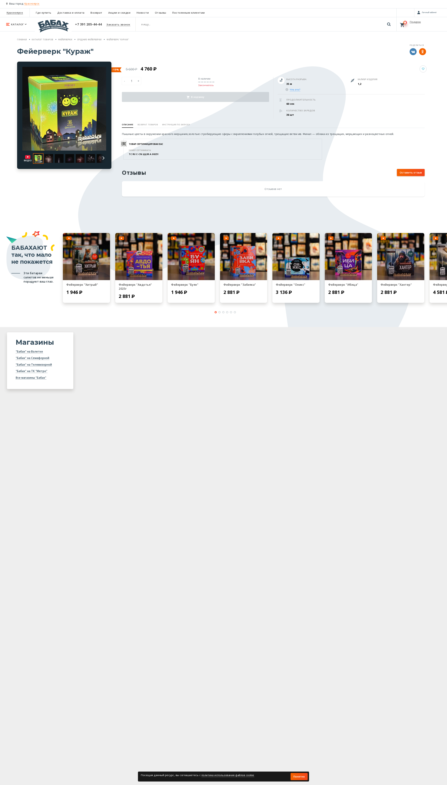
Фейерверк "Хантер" (396, 285)
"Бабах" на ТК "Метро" (31, 371)
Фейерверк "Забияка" (240, 285)
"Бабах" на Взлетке (29, 351)
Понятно (299, 776)
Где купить (43, 12)
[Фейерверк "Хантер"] (400, 256)
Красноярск (15, 12)
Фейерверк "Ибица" (343, 285)
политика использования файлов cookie (227, 775)
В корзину (197, 97)
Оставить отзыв (411, 172)
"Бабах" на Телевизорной (34, 364)
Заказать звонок (118, 24)
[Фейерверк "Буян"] (191, 256)
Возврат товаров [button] (148, 124)
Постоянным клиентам (188, 12)
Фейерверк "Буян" (184, 285)
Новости (143, 12)
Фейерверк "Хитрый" (82, 285)
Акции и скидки (119, 12)
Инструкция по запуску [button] (176, 124)
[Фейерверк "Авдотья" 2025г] (138, 256)
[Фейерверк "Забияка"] (243, 256)
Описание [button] (127, 124)
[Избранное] (405, 12)
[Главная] (53, 28)
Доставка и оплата (71, 12)
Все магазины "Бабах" (31, 378)
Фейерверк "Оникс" (290, 285)
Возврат (96, 12)
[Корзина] (422, 24)
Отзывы (160, 12)
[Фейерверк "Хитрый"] (86, 256)
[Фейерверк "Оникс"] (296, 256)
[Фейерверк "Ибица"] (348, 256)
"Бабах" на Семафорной (32, 358)
